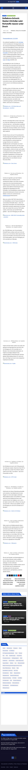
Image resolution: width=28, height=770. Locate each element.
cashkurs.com (9, 735)
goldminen (5, 660)
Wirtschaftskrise (15, 682)
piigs (18, 668)
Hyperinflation (5, 663)
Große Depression (19, 660)
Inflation (11, 663)
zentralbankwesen (14, 685)
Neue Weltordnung (7, 668)
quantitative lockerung (7, 670)
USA (11, 680)
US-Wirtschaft (5, 680)
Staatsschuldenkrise (14, 675)
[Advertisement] (14, 710)
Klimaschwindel (21, 663)
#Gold (17, 30)
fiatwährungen (12, 655)
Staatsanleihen (17, 672)
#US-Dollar (9, 32)
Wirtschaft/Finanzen (11, 15)
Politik (9, 616)
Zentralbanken (6, 685)
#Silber (4, 32)
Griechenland (11, 660)
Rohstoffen (5, 52)
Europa (20, 653)
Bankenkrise (9, 648)
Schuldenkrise (6, 672)
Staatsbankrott (6, 675)
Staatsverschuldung (7, 677)
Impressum (16, 767)
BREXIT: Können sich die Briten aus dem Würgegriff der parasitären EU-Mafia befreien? (13, 619)
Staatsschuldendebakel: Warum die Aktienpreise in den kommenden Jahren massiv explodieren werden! (20, 582)
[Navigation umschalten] (13, 8)
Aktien (4, 648)
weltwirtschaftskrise (7, 682)
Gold (4, 59)
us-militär (20, 677)
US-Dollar (21, 42)
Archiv (7, 767)
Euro (16, 653)
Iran (15, 663)
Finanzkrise (19, 655)
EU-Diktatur (11, 650)
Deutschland (5, 650)
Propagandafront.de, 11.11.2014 (10, 38)
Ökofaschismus (6, 687)
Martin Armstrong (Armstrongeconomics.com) (12, 665)
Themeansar (24, 763)
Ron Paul (16, 670)
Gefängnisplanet (15, 658)
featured (4, 15)
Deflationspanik (6, 195)
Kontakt (11, 767)
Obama (13, 668)
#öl (20, 30)
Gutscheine (3, 767)
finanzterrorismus (6, 658)
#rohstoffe (23, 30)
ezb (3, 655)
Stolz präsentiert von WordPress (7, 763)
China (20, 648)
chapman (15, 648)
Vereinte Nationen (17, 680)
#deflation (13, 30)
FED (7, 655)
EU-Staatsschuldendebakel (8, 653)
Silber (8, 59)
